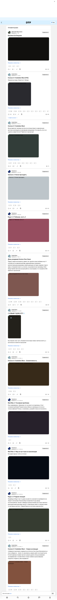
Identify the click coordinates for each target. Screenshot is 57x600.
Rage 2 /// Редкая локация (16, 497)
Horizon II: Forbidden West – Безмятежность (22, 361)
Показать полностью (13, 63)
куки (10, 593)
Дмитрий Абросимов (17, 31)
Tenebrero (14, 171)
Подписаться (45, 32)
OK (52, 593)
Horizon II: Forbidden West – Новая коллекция (23, 549)
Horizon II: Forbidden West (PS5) (18, 78)
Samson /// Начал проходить (17, 175)
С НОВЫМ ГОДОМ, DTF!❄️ (16, 313)
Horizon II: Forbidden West (16, 126)
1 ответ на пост (12, 117)
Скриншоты (14, 33)
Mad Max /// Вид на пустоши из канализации (22, 451)
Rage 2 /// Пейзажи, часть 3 (17, 217)
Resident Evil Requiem (15, 35)
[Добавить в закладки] (13, 251)
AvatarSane (14, 74)
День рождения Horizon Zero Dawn (19, 259)
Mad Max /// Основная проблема (18, 403)
